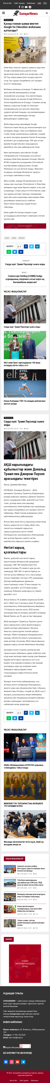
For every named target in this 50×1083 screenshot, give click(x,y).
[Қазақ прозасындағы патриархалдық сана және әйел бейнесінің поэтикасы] (10, 909)
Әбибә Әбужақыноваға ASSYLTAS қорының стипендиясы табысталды (23, 766)
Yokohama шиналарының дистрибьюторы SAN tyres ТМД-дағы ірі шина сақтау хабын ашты (30, 882)
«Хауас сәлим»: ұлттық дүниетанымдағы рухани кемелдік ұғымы (30, 922)
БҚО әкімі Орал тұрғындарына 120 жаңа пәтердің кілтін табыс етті (22, 364)
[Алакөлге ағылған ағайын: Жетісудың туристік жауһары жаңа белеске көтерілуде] (10, 869)
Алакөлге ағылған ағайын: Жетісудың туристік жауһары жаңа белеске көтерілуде (31, 868)
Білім (14, 238)
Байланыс (31, 3)
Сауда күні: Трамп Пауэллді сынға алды (25, 264)
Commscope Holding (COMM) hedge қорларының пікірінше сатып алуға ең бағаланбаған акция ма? (25, 279)
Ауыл (7, 238)
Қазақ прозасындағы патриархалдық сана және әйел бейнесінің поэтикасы (29, 908)
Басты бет (7, 3)
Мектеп (21, 238)
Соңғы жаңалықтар (14, 859)
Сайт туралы (19, 3)
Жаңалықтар (8, 20)
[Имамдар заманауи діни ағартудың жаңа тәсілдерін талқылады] (10, 897)
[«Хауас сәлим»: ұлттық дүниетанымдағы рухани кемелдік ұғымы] (10, 923)
